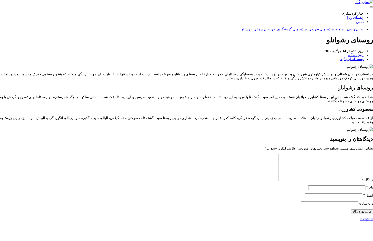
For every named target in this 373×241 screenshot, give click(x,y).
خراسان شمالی (264, 29)
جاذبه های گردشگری (292, 29)
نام (369, 187)
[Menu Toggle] (371, 7)
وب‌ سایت (366, 203)
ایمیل (368, 195)
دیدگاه (367, 180)
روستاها (246, 29)
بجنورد (340, 29)
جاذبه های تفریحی (321, 29)
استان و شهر (355, 29)
